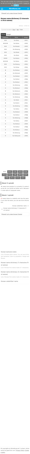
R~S (12, 177)
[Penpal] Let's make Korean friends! (11, 13)
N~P (25, 174)
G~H (25, 171)
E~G (20, 171)
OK (16, 5)
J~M (15, 174)
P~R (7, 177)
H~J (10, 174)
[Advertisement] (15, 154)
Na (18, 29)
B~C (9, 171)
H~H (4, 174)
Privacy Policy (20, 450)
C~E (15, 171)
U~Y (23, 177)
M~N (20, 174)
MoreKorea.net (14, 9)
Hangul (9, 34)
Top (14, 29)
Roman (3, 34)
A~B (4, 171)
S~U (17, 177)
